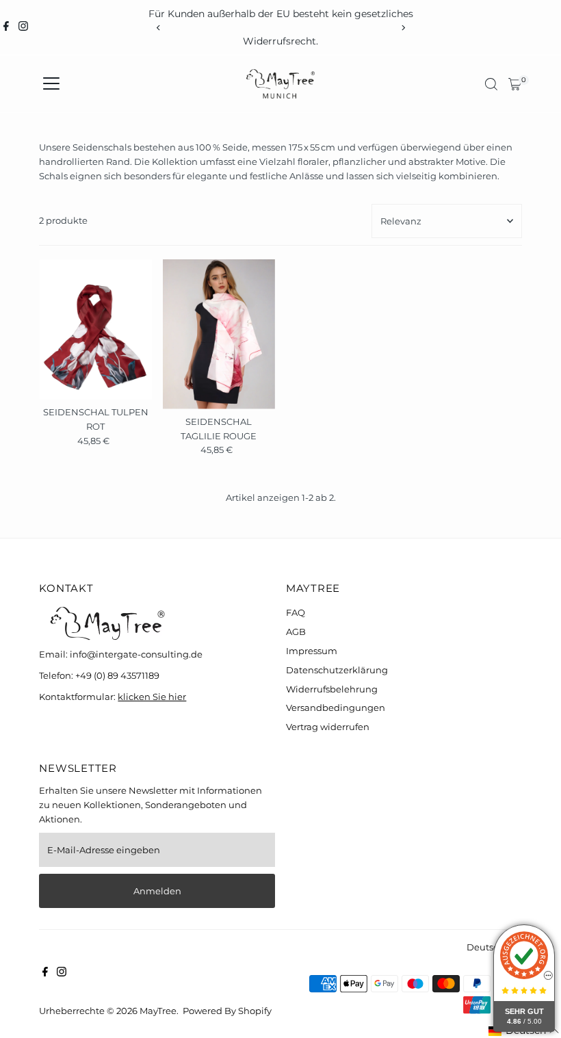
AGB (296, 631)
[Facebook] (6, 27)
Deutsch (485, 947)
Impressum (311, 650)
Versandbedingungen (335, 707)
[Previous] (158, 27)
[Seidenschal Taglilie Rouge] (219, 334)
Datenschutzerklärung (337, 669)
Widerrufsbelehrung (332, 689)
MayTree (158, 1010)
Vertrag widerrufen (327, 726)
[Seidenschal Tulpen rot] (95, 329)
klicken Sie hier (152, 696)
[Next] (402, 27)
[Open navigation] (51, 84)
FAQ (295, 612)
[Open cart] (515, 84)
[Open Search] (491, 84)
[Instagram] (23, 27)
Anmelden (157, 890)
